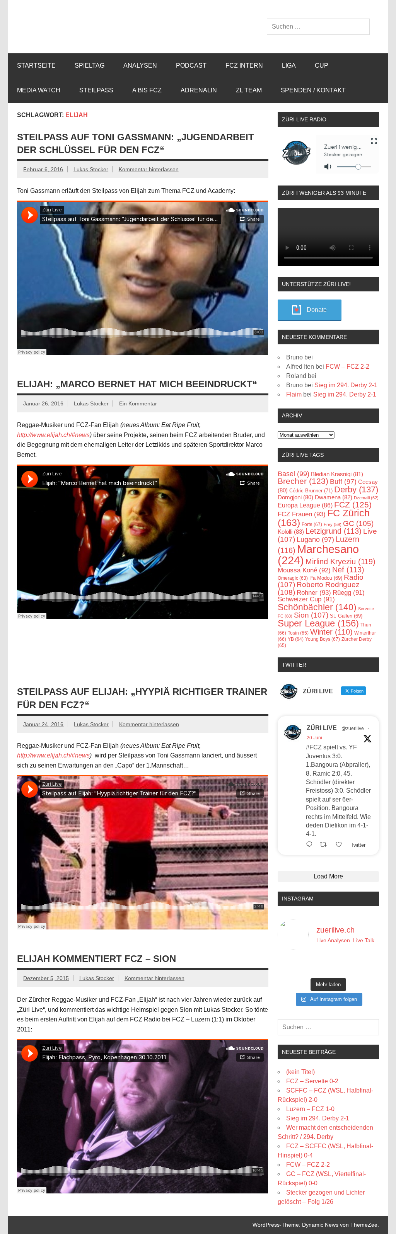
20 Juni (314, 737)
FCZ (353, 504)
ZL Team (249, 90)
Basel (293, 474)
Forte (312, 524)
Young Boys (322, 639)
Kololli (291, 531)
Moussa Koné (304, 570)
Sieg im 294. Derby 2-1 (345, 385)
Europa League (305, 505)
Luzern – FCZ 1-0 (310, 1109)
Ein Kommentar (138, 403)
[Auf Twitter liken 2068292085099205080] (341, 844)
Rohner (314, 592)
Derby (356, 489)
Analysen (140, 65)
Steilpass (96, 90)
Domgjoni (295, 497)
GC (358, 523)
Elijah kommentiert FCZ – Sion (96, 958)
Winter (331, 632)
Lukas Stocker (90, 169)
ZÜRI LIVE (322, 728)
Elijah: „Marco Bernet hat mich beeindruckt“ (137, 384)
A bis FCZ (147, 90)
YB (296, 639)
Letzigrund (334, 531)
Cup (321, 65)
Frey (332, 524)
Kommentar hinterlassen (149, 169)
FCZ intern (244, 65)
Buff (343, 481)
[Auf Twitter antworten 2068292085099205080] (311, 844)
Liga (289, 65)
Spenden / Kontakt (313, 90)
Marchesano (318, 555)
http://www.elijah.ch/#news (53, 435)
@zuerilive (352, 728)
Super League (318, 623)
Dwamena (333, 497)
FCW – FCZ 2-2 (347, 366)
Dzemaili (366, 497)
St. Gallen (346, 616)
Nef (348, 569)
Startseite (36, 65)
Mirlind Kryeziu (341, 561)
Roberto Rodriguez (319, 588)
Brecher (303, 481)
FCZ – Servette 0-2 (312, 1081)
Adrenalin (199, 90)
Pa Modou (325, 578)
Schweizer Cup (306, 599)
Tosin (298, 633)
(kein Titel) (300, 1072)
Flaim (294, 394)
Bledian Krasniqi (337, 474)
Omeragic (293, 577)
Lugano (315, 539)
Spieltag (89, 65)
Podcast (191, 65)
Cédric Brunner (311, 491)
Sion (311, 615)
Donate (317, 309)
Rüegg (349, 592)
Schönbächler (317, 607)
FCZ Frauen (302, 514)
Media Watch (38, 90)
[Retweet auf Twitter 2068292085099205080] (325, 844)
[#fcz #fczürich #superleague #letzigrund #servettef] (328, 965)
